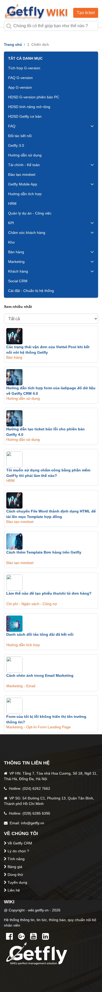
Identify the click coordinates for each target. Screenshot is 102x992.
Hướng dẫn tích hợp (25, 194)
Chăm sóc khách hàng (26, 232)
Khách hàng (18, 271)
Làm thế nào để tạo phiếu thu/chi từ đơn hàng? (49, 593)
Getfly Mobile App (22, 184)
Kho (11, 242)
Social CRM (17, 281)
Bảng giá (15, 867)
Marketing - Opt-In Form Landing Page (38, 727)
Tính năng (16, 859)
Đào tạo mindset (21, 174)
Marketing (16, 262)
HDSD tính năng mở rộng (29, 107)
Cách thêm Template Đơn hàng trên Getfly (43, 552)
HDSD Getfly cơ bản (25, 116)
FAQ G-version (20, 78)
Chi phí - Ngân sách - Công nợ (31, 604)
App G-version (20, 87)
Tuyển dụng (17, 882)
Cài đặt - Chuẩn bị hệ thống (31, 291)
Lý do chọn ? (18, 851)
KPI (11, 223)
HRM (12, 203)
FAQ (11, 126)
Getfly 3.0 (16, 145)
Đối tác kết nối (20, 136)
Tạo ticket (86, 12)
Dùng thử (15, 874)
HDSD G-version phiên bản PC (33, 97)
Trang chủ (13, 44)
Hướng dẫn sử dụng (25, 155)
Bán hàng (16, 252)
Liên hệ (14, 890)
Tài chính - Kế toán (24, 165)
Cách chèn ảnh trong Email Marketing (39, 675)
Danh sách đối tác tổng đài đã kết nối (39, 634)
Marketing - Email (20, 686)
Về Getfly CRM (20, 843)
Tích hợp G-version (24, 68)
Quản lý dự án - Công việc (30, 213)
